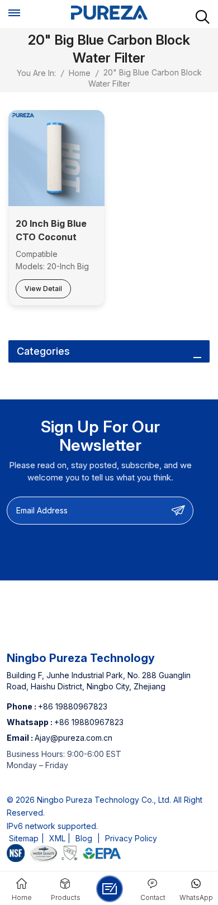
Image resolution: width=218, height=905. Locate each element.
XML (57, 838)
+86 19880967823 (72, 706)
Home (80, 73)
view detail (43, 288)
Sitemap (24, 838)
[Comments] (109, 855)
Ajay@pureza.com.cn (73, 737)
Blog (83, 838)
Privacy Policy (131, 838)
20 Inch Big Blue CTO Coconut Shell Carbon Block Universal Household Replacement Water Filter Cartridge (51, 231)
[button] (109, 889)
